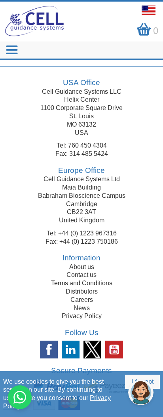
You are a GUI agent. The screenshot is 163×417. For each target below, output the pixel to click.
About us (81, 266)
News (82, 308)
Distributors (82, 291)
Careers (81, 299)
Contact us (81, 274)
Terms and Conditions (81, 283)
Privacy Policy (82, 316)
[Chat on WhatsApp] (20, 397)
